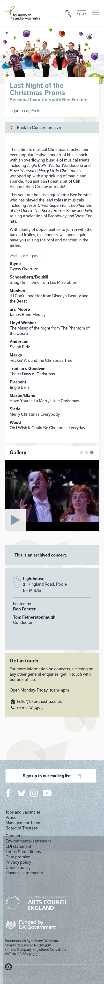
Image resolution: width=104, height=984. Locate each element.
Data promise (18, 857)
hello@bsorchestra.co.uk (39, 701)
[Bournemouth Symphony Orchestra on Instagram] (34, 793)
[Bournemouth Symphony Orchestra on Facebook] (8, 793)
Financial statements (24, 872)
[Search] (68, 13)
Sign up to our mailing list (47, 775)
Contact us (15, 835)
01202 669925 (30, 708)
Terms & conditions (23, 851)
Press (11, 817)
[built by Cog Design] (8, 967)
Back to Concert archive (39, 127)
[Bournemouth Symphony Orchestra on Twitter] (21, 793)
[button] (81, 452)
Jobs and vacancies (23, 812)
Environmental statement (28, 841)
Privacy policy (18, 862)
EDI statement (18, 846)
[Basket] (82, 13)
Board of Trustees (22, 828)
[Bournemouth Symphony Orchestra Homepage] (23, 13)
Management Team (23, 822)
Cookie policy (18, 867)
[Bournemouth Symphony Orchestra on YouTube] (47, 793)
